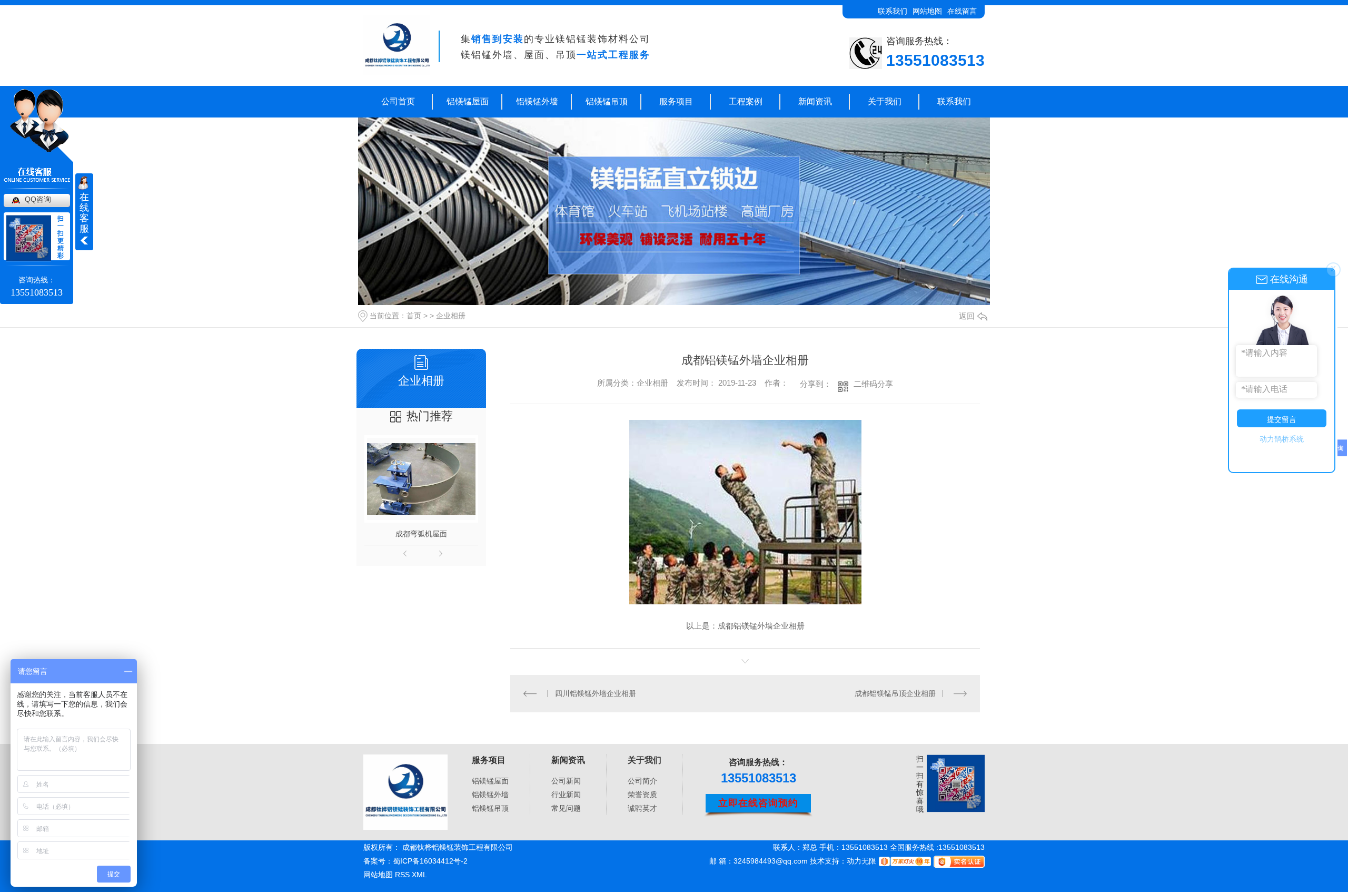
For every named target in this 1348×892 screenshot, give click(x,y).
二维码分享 (873, 383)
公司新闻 (566, 781)
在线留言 (962, 11)
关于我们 (884, 101)
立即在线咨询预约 (758, 803)
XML (419, 874)
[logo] (405, 792)
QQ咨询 (38, 199)
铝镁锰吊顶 (607, 101)
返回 (967, 315)
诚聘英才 (642, 808)
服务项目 (676, 101)
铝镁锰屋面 (468, 101)
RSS (403, 874)
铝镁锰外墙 (537, 101)
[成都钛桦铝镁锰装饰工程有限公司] (396, 46)
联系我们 (892, 11)
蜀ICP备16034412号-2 (430, 861)
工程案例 (745, 101)
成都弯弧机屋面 (421, 534)
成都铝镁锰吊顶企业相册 (895, 693)
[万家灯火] (903, 861)
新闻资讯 (815, 101)
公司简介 (642, 781)
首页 (414, 315)
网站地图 (927, 11)
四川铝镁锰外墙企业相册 (595, 693)
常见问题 (566, 808)
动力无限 (861, 861)
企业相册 (450, 315)
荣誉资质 (642, 794)
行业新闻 (566, 794)
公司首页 (398, 101)
